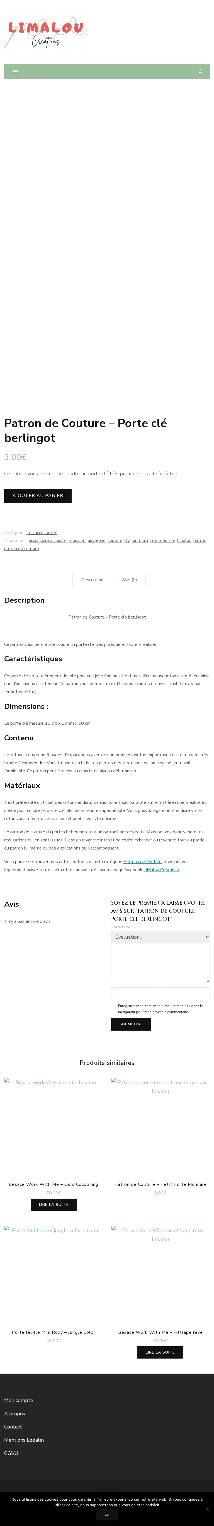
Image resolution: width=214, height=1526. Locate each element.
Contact (13, 1426)
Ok (107, 1515)
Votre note (122, 927)
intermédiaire (162, 540)
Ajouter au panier (38, 496)
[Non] (207, 1509)
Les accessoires (41, 533)
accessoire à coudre (48, 540)
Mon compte (18, 1400)
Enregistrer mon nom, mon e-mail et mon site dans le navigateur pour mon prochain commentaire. (160, 1008)
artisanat (77, 540)
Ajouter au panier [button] (160, 1125)
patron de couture (21, 549)
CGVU (11, 1453)
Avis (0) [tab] (129, 580)
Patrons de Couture (142, 862)
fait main (140, 540)
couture (115, 540)
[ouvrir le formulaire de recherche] (200, 71)
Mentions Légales (24, 1440)
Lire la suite (53, 1204)
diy (127, 540)
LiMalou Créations (161, 870)
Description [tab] (92, 580)
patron (199, 540)
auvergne (97, 540)
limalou (184, 540)
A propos (14, 1413)
